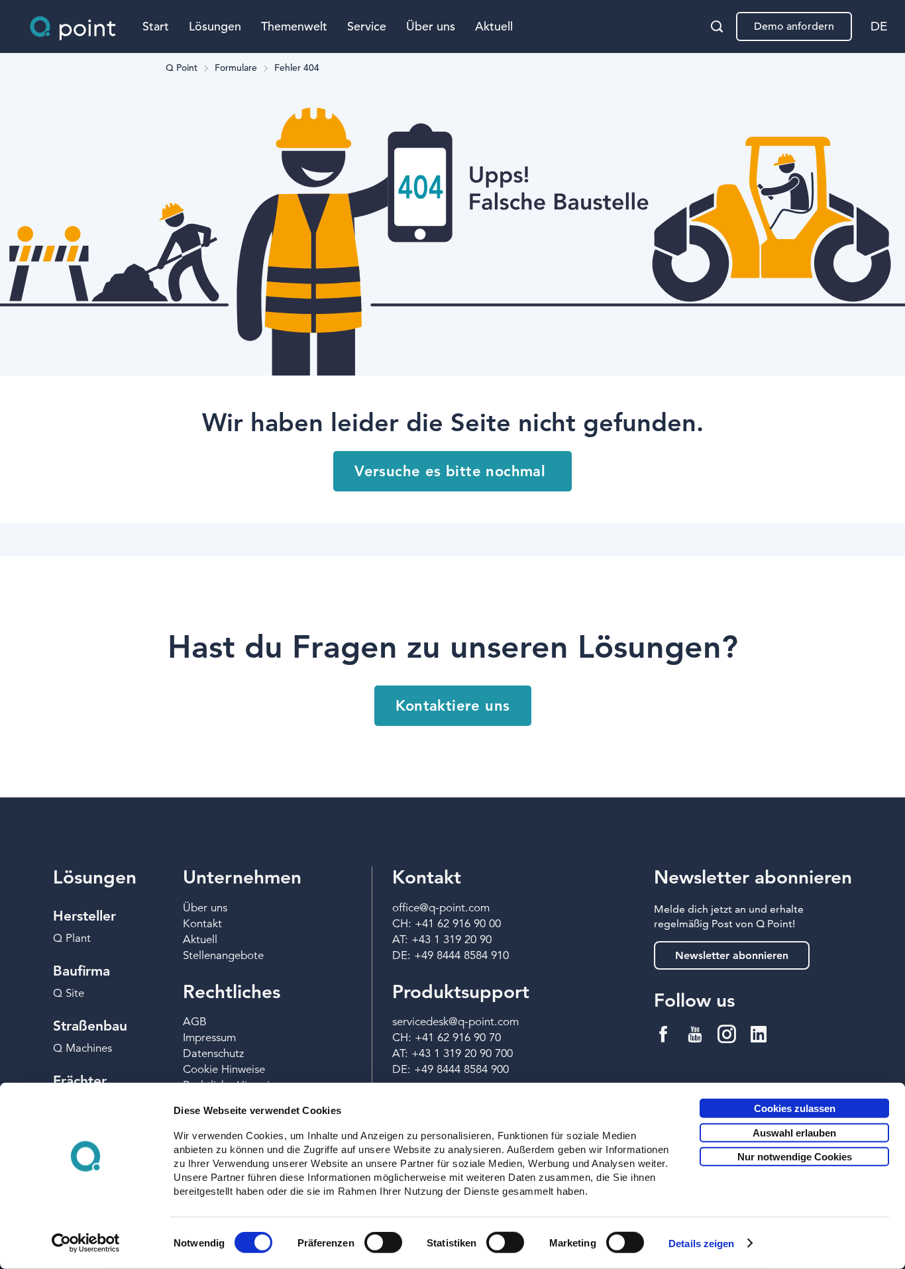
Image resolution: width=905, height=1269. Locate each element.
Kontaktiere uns (453, 706)
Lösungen (215, 26)
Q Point (181, 68)
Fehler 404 (296, 68)
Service (366, 26)
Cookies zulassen (794, 1108)
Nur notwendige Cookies (794, 1156)
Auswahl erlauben (794, 1132)
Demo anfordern (794, 26)
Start (155, 26)
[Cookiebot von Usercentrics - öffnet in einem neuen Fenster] (86, 1243)
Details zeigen (701, 1243)
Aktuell (494, 26)
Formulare (236, 68)
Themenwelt (294, 26)
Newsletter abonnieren (731, 955)
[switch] (383, 1242)
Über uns (430, 26)
